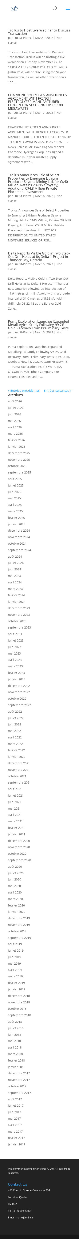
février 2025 (16, 518)
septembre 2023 (19, 627)
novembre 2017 (19, 1080)
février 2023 (16, 673)
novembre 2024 (19, 537)
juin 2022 (14, 724)
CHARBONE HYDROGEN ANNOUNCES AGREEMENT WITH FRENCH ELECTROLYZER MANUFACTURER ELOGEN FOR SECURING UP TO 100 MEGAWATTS (37, 102)
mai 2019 (14, 963)
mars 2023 (15, 666)
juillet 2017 (16, 1105)
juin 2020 (14, 879)
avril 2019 (15, 970)
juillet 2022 (16, 718)
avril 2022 (15, 737)
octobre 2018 (17, 1009)
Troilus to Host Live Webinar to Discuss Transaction (39, 32)
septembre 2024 (19, 550)
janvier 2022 (16, 757)
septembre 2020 (19, 860)
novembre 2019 (19, 925)
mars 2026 (15, 434)
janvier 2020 (16, 912)
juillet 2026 (16, 408)
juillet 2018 (16, 1028)
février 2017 (16, 1138)
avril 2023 (15, 660)
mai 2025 (14, 498)
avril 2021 (15, 815)
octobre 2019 (17, 931)
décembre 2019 (19, 918)
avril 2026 (15, 427)
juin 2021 (14, 802)
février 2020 (16, 905)
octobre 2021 (17, 776)
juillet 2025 (16, 485)
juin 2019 (14, 957)
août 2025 (15, 479)
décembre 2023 (19, 608)
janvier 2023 (16, 679)
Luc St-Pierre (23, 38)
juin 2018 (14, 1035)
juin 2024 (14, 569)
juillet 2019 (16, 950)
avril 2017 (15, 1125)
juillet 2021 (16, 795)
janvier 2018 (16, 1067)
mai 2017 (14, 1118)
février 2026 (16, 440)
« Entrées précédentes (24, 391)
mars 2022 (15, 744)
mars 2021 (15, 821)
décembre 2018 (19, 996)
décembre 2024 (19, 530)
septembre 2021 (19, 782)
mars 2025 (15, 511)
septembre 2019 (19, 938)
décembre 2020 (19, 841)
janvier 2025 (16, 524)
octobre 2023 (17, 621)
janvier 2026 (16, 447)
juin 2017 (14, 1112)
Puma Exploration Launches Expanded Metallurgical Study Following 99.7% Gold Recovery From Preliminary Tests (38, 324)
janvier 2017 (16, 1144)
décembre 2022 (19, 686)
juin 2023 (14, 647)
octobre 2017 (17, 1086)
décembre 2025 (19, 453)
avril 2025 (15, 505)
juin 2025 (14, 492)
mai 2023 (14, 653)
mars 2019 (15, 976)
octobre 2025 (17, 466)
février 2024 (16, 595)
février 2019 (16, 983)
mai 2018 (14, 1041)
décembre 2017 (19, 1073)
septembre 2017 (19, 1093)
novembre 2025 (19, 460)
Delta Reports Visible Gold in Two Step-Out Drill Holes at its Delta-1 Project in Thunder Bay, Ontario (39, 256)
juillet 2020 (16, 873)
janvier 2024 (16, 602)
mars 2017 (15, 1131)
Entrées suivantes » (57, 391)
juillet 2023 (16, 640)
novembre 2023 (19, 615)
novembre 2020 (19, 847)
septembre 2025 (19, 472)
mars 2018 (15, 1054)
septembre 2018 (19, 1015)
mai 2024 (14, 576)
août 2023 (15, 634)
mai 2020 (14, 886)
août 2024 (15, 556)
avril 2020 (15, 892)
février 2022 (16, 750)
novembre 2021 (19, 770)
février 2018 (16, 1060)
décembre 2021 (19, 763)
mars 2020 (15, 899)
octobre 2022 (17, 698)
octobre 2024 (17, 543)
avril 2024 (15, 582)
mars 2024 (15, 589)
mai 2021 (14, 808)
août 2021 (15, 789)
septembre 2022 (19, 705)
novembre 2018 (19, 1002)
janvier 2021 (16, 834)
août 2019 (15, 944)
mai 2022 (14, 731)
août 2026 (15, 401)
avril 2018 (15, 1047)
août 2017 (15, 1099)
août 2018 (15, 1022)
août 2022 (15, 711)
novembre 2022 (19, 692)
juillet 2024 (16, 563)
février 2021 (16, 828)
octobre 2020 (17, 854)
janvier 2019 (16, 989)
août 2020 (15, 867)
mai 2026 (14, 421)
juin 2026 (14, 414)
